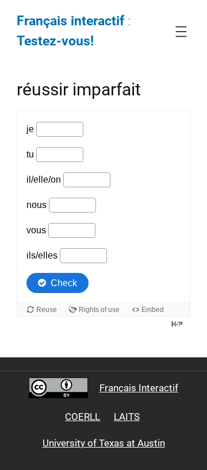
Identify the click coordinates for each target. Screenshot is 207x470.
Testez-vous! (55, 41)
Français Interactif (138, 388)
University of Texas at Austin (104, 443)
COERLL (82, 416)
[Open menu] (181, 31)
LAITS (127, 416)
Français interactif (70, 21)
